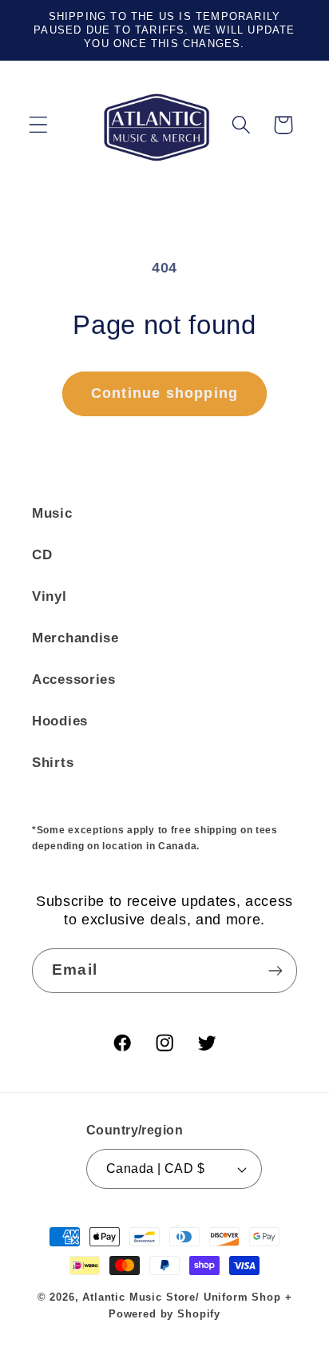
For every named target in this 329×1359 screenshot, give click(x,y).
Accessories (74, 679)
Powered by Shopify (164, 1314)
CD (42, 554)
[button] (39, 125)
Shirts (52, 762)
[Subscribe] (275, 970)
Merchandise (75, 638)
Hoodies (60, 721)
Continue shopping (164, 393)
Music (52, 513)
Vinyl (49, 596)
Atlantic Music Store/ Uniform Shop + (186, 1297)
